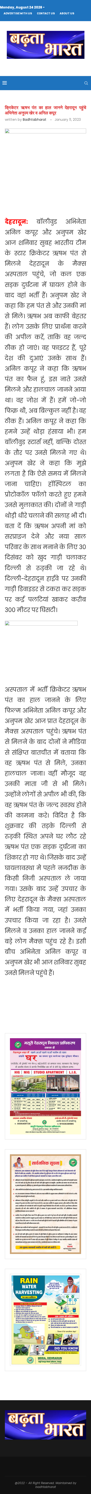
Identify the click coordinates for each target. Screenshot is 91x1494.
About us (67, 13)
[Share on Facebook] (50, 187)
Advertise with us (18, 13)
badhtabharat (34, 119)
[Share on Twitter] (61, 187)
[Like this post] (39, 187)
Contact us (46, 13)
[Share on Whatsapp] (83, 187)
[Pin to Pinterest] (72, 187)
